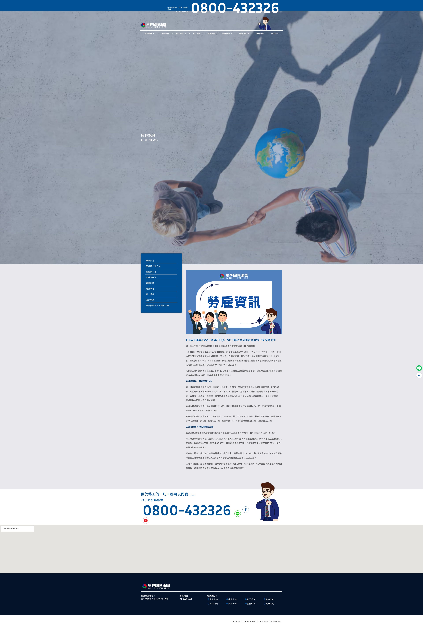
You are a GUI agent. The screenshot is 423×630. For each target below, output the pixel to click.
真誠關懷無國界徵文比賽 (157, 305)
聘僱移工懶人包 (153, 266)
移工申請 (180, 33)
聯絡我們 (274, 33)
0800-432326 (187, 510)
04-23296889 (186, 598)
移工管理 (197, 33)
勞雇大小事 (151, 271)
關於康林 (148, 33)
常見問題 (260, 33)
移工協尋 (150, 294)
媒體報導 (150, 283)
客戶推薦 (150, 299)
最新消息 (243, 33)
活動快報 (150, 288)
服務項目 (165, 33)
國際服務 (211, 33)
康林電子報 (151, 277)
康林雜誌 (226, 33)
